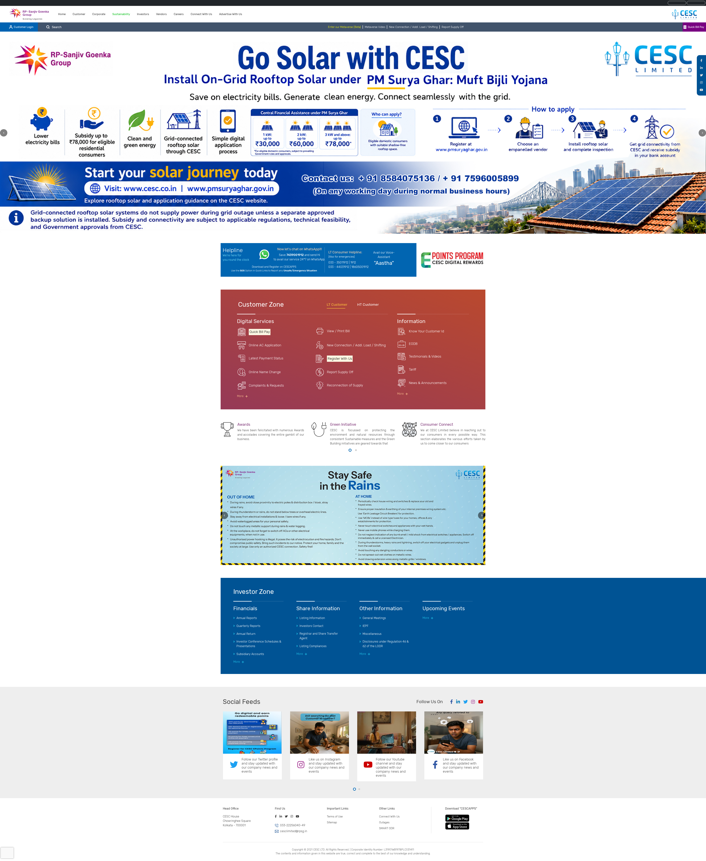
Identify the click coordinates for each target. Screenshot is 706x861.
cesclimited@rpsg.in (293, 831)
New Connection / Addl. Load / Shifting (413, 27)
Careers (179, 14)
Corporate (98, 14)
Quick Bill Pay (696, 27)
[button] (350, 450)
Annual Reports (246, 618)
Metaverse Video (375, 27)
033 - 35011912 (338, 262)
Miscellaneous (372, 634)
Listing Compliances (313, 646)
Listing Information (312, 618)
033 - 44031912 (338, 267)
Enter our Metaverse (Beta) (344, 27)
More (240, 396)
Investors (143, 14)
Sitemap (332, 822)
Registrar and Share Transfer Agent (318, 636)
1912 (353, 262)
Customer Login (23, 27)
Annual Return (245, 634)
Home (62, 14)
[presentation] (3, 133)
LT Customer (337, 304)
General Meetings (374, 618)
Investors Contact (311, 626)
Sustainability (121, 14)
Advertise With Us (230, 14)
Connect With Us (201, 14)
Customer (79, 14)
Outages (384, 822)
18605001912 (360, 267)
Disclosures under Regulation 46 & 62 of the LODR (386, 644)
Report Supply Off (453, 27)
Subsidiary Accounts (250, 654)
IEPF (365, 626)
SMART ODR (386, 828)
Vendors (161, 14)
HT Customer (368, 304)
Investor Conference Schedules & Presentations (258, 644)
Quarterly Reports (248, 626)
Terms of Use (335, 816)
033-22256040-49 (292, 825)
